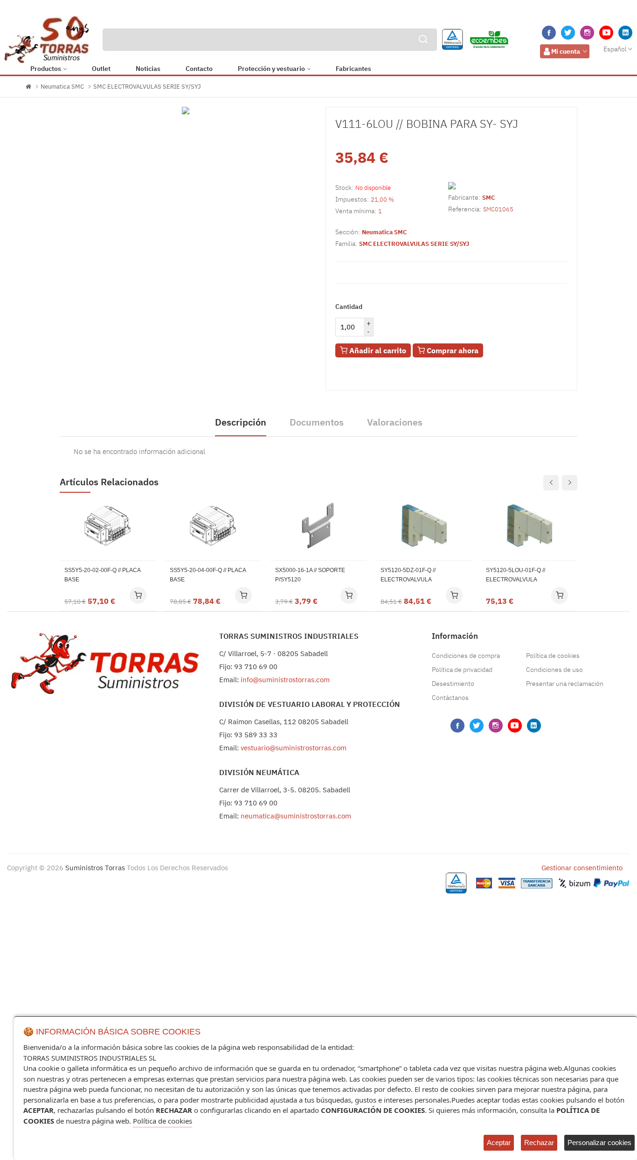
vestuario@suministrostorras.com (293, 747)
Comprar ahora (451, 350)
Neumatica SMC (62, 87)
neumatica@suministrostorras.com (296, 815)
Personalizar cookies (599, 1142)
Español (615, 49)
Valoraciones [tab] (394, 422)
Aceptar (499, 1142)
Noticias (148, 68)
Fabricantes (353, 68)
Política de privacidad (462, 669)
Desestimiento (453, 683)
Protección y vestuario (271, 68)
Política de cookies (553, 655)
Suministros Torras (95, 867)
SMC (488, 198)
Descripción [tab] (240, 422)
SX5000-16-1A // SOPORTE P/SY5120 (310, 575)
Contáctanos (450, 697)
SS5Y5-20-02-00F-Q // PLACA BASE (102, 575)
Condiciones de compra (466, 655)
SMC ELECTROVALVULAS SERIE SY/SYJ (147, 87)
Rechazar (539, 1142)
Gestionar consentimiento (582, 867)
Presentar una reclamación (564, 683)
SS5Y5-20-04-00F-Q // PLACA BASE (208, 575)
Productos (45, 68)
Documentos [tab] (317, 422)
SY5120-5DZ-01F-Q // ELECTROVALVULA (408, 575)
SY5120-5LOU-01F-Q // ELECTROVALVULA (515, 575)
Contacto (199, 68)
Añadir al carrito (376, 350)
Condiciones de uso (554, 669)
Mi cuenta (566, 51)
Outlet (101, 68)
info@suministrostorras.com (285, 679)
